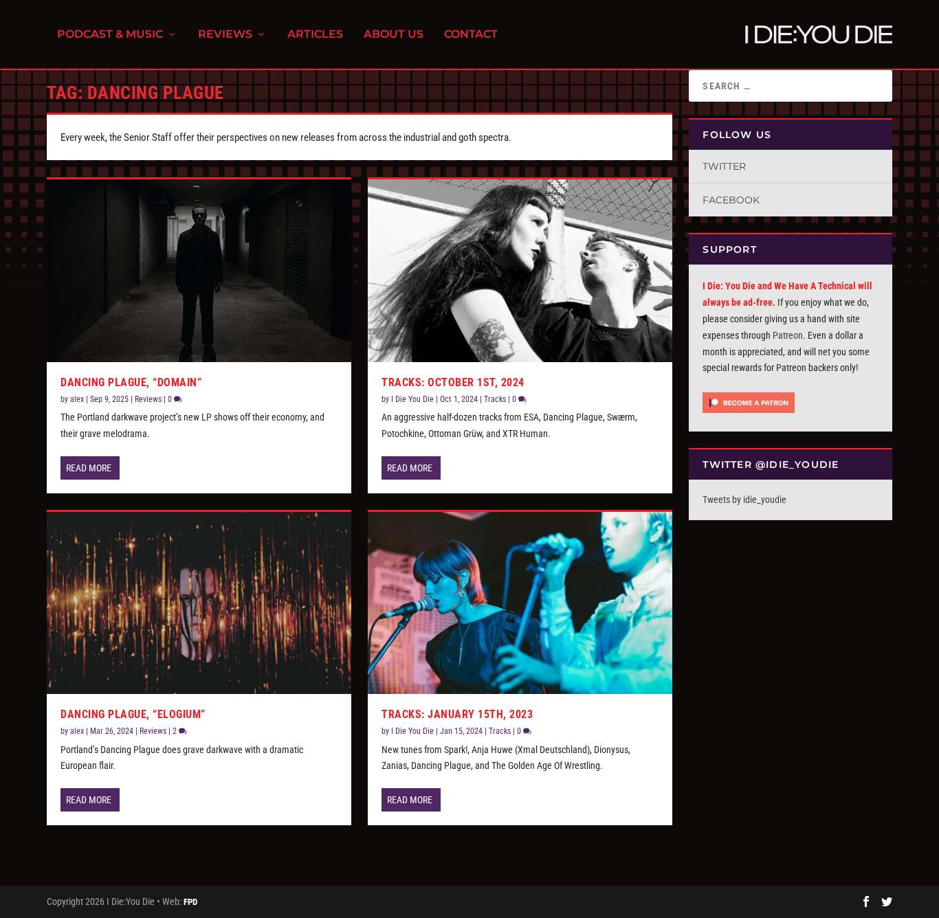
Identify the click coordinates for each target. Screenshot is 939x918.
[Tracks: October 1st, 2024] (520, 270)
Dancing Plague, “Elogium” (133, 714)
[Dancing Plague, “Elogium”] (199, 603)
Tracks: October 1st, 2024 (453, 382)
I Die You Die (412, 399)
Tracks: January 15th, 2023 (457, 714)
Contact (471, 35)
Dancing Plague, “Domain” (130, 382)
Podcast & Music (110, 35)
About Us (393, 35)
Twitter (724, 166)
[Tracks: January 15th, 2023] (520, 603)
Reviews (225, 35)
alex (77, 399)
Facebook (731, 200)
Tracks (495, 399)
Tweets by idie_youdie (744, 499)
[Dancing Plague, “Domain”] (199, 270)
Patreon (788, 335)
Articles (315, 35)
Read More (88, 467)
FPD (190, 902)
